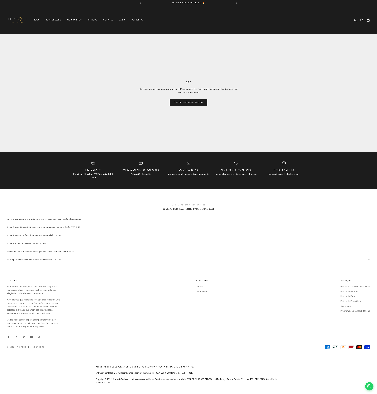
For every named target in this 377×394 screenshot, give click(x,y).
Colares (108, 20)
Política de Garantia (349, 291)
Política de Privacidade (350, 301)
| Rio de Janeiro (36, 347)
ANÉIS (122, 20)
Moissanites (74, 20)
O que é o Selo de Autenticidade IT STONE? (27, 243)
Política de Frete (347, 296)
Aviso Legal (345, 306)
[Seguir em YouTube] (31, 336)
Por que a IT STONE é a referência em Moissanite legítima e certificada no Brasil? (44, 219)
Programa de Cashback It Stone (355, 311)
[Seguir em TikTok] (39, 336)
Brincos (92, 20)
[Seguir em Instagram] (16, 336)
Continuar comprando (188, 102)
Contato (199, 286)
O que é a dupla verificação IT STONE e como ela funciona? (34, 235)
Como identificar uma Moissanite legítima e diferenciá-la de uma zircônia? (41, 251)
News (37, 20)
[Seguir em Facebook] (8, 336)
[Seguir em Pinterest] (23, 336)
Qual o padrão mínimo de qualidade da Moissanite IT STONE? (34, 259)
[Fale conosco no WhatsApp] (369, 386)
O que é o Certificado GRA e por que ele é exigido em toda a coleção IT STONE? (43, 227)
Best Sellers (53, 20)
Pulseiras (137, 20)
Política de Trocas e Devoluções (355, 286)
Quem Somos (202, 291)
